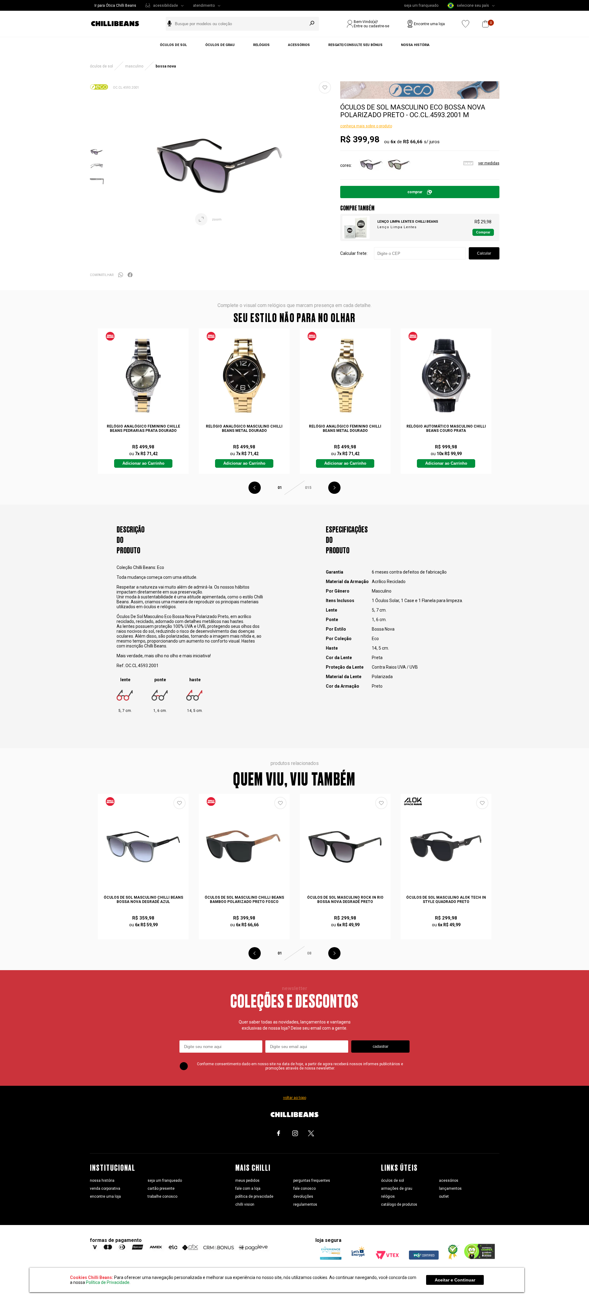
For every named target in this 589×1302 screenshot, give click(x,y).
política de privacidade (254, 1196)
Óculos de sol (173, 45)
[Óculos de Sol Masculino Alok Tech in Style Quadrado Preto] (446, 847)
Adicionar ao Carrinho (143, 463)
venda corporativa (105, 1188)
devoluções (303, 1196)
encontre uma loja (105, 1196)
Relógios (261, 45)
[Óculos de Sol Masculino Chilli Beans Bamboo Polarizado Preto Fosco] (244, 847)
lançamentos (450, 1188)
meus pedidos (247, 1180)
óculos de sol (392, 1180)
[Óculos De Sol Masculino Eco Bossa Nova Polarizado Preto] (371, 175)
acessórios (448, 1180)
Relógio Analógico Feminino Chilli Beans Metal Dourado (345, 428)
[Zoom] (97, 157)
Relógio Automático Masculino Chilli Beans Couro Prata (446, 428)
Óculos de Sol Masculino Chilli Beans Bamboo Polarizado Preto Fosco (244, 899)
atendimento (204, 5)
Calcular (484, 253)
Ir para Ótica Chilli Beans (115, 5)
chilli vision (244, 1204)
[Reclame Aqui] (451, 1258)
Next (334, 488)
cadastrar (380, 1046)
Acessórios (299, 45)
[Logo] (119, 23)
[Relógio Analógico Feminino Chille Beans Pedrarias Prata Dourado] (143, 375)
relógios (388, 1196)
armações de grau (396, 1188)
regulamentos (305, 1204)
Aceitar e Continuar (455, 1279)
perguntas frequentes (311, 1180)
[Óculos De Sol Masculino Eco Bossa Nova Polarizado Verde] (399, 175)
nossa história (102, 1180)
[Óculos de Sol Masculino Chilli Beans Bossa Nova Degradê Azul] (143, 847)
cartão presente (161, 1188)
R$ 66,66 (412, 141)
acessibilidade (165, 5)
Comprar (414, 192)
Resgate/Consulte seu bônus (355, 45)
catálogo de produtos (399, 1204)
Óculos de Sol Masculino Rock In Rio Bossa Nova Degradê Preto (345, 899)
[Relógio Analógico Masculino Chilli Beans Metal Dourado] (244, 375)
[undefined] (220, 166)
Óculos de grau (220, 45)
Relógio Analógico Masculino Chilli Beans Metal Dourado (244, 428)
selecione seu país (473, 5)
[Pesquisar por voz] (169, 24)
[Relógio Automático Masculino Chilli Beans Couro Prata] (446, 375)
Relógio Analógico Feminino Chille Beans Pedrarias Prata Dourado (143, 428)
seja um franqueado (421, 5)
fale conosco (304, 1188)
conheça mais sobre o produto (366, 126)
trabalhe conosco (162, 1196)
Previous (254, 488)
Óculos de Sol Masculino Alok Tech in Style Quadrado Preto (446, 899)
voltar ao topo (294, 1098)
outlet (444, 1196)
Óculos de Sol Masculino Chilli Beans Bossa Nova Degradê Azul (143, 899)
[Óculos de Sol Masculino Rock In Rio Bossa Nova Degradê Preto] (345, 847)
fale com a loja (247, 1188)
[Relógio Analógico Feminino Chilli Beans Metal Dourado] (345, 375)
